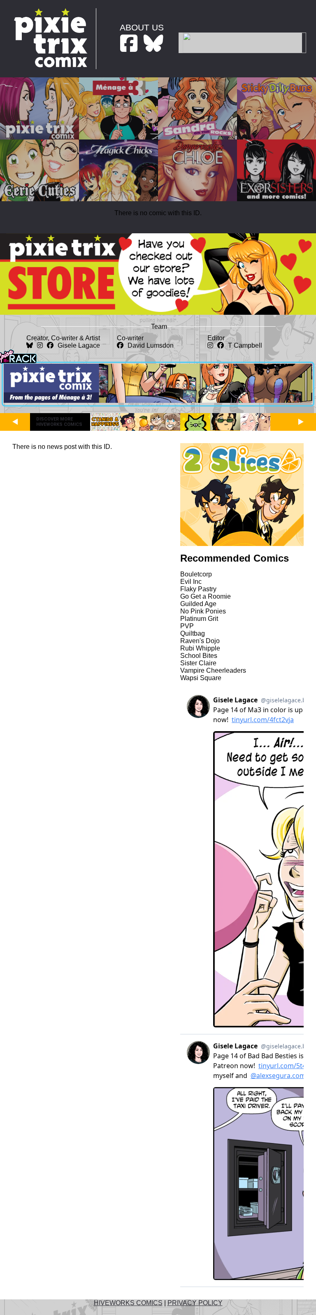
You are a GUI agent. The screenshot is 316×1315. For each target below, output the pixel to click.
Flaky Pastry (198, 588)
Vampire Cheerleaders (213, 670)
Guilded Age (198, 603)
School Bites (198, 655)
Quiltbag (192, 633)
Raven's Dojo (200, 640)
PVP (187, 626)
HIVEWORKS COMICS (128, 1302)
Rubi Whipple (200, 648)
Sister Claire (198, 663)
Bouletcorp (196, 574)
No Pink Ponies (203, 611)
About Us (142, 27)
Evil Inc (191, 581)
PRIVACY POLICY (195, 1302)
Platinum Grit (199, 618)
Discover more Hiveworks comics (59, 421)
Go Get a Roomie (205, 596)
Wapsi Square (200, 677)
